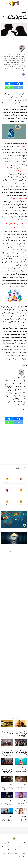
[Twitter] (18, 87)
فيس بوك (19, 112)
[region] (14, 538)
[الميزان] (14, 3)
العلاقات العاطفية (11, 467)
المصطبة (24, 12)
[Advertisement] (14, 651)
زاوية (3, 846)
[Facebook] (18, 83)
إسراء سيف (21, 52)
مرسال (9, 850)
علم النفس (17, 468)
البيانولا (21, 846)
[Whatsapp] (9, 87)
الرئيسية (22, 843)
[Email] (23, 74)
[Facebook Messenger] (9, 83)
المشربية (6, 843)
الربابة (9, 846)
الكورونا (5, 467)
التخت (25, 729)
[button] (14, 538)
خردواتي (16, 850)
